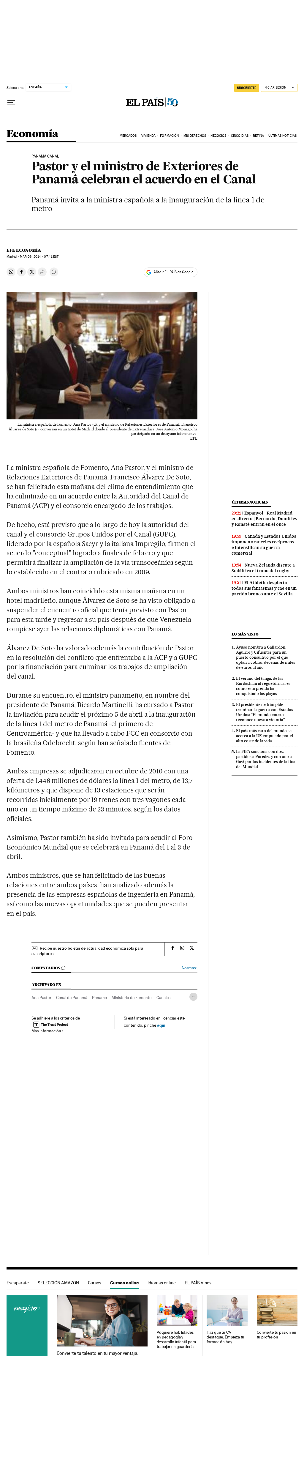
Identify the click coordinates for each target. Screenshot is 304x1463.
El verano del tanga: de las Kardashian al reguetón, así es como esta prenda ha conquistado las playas (263, 686)
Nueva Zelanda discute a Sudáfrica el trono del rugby (263, 567)
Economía (32, 134)
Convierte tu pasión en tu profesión (276, 1334)
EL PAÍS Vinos (198, 1282)
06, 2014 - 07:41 (39, 257)
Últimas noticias (250, 502)
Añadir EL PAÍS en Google (173, 272)
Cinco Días (239, 136)
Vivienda (148, 136)
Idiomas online (162, 1282)
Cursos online (124, 1282)
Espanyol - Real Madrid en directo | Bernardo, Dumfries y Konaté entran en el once (264, 518)
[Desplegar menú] (11, 102)
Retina (258, 136)
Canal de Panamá (71, 997)
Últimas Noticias (282, 136)
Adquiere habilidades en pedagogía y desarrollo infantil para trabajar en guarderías (176, 1339)
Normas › (189, 968)
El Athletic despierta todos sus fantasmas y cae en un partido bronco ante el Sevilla (264, 588)
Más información (46, 1030)
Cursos (94, 1282)
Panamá (99, 997)
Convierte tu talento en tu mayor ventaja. (97, 1353)
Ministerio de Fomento (132, 997)
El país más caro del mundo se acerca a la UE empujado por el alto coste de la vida (264, 735)
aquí (161, 1025)
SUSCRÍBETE (246, 88)
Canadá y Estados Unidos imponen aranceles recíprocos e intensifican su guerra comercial (264, 545)
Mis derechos (194, 136)
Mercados (128, 136)
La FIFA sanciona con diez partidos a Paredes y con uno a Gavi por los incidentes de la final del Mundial (266, 759)
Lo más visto (245, 634)
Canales (163, 997)
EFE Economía (24, 250)
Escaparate (18, 1282)
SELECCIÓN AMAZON (58, 1282)
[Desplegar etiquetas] (193, 997)
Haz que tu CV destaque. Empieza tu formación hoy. (225, 1337)
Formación (169, 136)
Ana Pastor (41, 997)
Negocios (218, 136)
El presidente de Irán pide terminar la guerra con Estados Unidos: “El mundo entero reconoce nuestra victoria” (264, 712)
